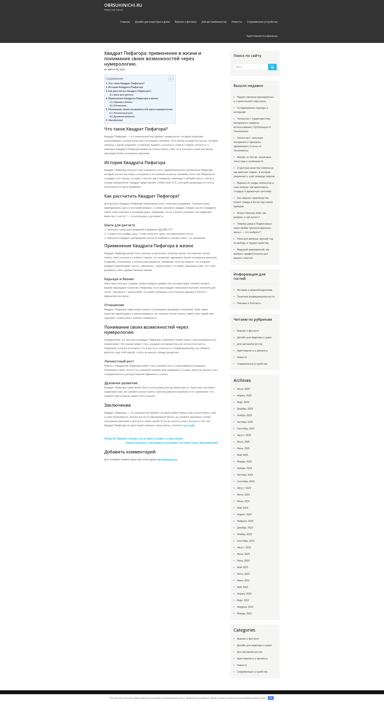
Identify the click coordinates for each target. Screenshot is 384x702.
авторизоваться (167, 459)
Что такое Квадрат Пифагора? (126, 83)
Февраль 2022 (245, 606)
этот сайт (189, 425)
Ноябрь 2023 (244, 534)
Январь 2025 (244, 461)
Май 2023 (242, 567)
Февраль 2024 (245, 521)
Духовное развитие (124, 116)
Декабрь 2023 (245, 527)
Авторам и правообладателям (254, 290)
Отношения (120, 105)
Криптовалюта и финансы (262, 36)
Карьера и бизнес (123, 102)
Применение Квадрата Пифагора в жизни (133, 98)
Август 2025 (244, 435)
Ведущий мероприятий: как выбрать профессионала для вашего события (251, 253)
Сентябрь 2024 (245, 481)
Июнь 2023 (243, 560)
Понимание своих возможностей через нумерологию (140, 109)
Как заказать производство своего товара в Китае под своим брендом (253, 202)
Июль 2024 (243, 494)
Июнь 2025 (243, 448)
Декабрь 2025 (245, 408)
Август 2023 (244, 547)
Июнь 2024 (243, 501)
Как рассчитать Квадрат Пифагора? (129, 91)
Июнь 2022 (243, 580)
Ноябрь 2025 (244, 415)
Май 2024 (242, 507)
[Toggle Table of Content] (169, 79)
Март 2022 (243, 600)
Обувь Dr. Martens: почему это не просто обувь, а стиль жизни (143, 438)
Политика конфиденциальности (255, 296)
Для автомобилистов (213, 21)
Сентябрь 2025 (245, 428)
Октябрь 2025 (245, 422)
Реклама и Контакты (249, 303)
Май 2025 (242, 455)
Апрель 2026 (244, 395)
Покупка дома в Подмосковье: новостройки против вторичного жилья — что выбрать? (253, 228)
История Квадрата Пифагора (125, 87)
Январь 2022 (244, 613)
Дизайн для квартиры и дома (152, 21)
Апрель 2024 (244, 514)
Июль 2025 (243, 441)
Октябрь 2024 (245, 474)
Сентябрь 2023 (245, 540)
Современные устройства (262, 21)
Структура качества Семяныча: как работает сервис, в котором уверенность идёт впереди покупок (254, 172)
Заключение (115, 120)
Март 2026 (243, 402)
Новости (237, 21)
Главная (125, 21)
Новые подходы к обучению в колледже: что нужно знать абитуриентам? (172, 442)
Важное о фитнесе (185, 21)
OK (270, 698)
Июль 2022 (243, 573)
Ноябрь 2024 (244, 468)
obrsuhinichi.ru (123, 5)
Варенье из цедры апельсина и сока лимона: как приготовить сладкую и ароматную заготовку (254, 187)
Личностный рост (123, 113)
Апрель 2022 (244, 593)
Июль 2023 (243, 554)
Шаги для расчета (123, 95)
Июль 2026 (243, 388)
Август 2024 (244, 488)
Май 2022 (242, 587)
